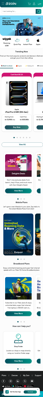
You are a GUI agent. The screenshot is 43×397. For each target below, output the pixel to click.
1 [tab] (14, 30)
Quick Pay (17, 44)
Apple (38, 44)
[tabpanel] (21, 24)
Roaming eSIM (6, 44)
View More (18, 190)
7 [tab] (21, 33)
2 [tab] (17, 30)
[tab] (6, 66)
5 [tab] (26, 30)
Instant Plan (27, 44)
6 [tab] (29, 30)
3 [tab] (20, 30)
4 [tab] (23, 30)
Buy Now (16, 127)
